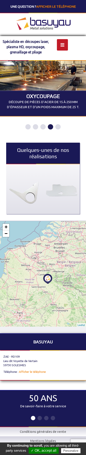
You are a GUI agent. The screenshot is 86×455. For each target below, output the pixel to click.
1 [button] (28, 126)
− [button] (6, 233)
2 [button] (35, 126)
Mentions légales (43, 441)
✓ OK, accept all (43, 450)
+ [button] (6, 227)
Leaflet (81, 325)
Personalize (70, 450)
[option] (43, 88)
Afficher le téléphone (56, 6)
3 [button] (43, 126)
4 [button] (50, 126)
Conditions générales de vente (43, 431)
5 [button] (58, 126)
